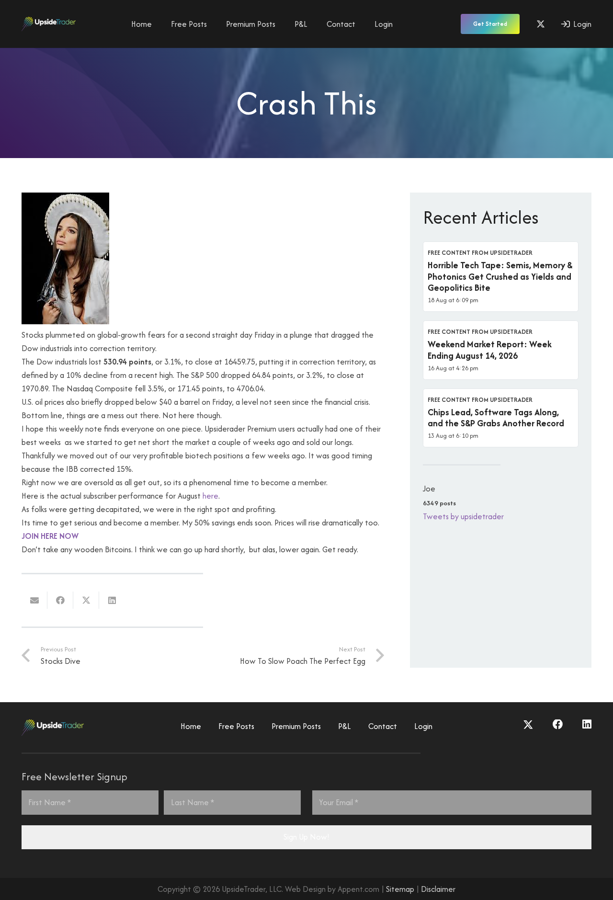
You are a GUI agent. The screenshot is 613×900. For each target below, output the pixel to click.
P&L (344, 726)
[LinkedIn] (586, 724)
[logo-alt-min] (49, 24)
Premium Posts (296, 726)
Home (191, 726)
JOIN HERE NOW (50, 536)
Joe (429, 488)
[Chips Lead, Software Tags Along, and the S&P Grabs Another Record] (501, 418)
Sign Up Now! (306, 837)
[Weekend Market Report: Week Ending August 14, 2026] (501, 350)
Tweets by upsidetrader (463, 516)
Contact (382, 726)
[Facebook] (558, 724)
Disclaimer (438, 889)
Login (423, 726)
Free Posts (236, 726)
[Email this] (34, 600)
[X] (540, 24)
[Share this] (60, 600)
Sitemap (400, 889)
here (209, 495)
